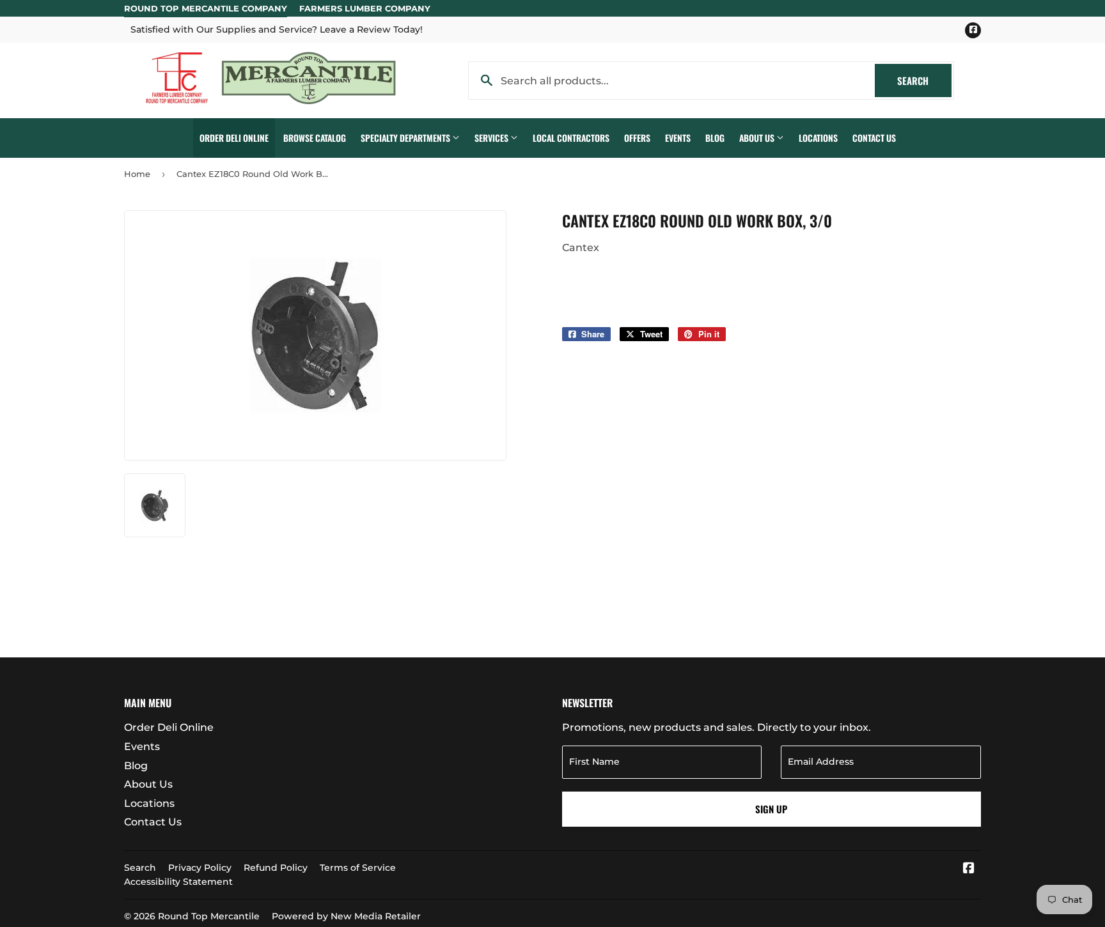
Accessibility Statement (178, 882)
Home (137, 174)
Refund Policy (276, 867)
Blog (715, 137)
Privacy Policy (199, 867)
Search (924, 80)
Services (492, 137)
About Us (757, 137)
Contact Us (874, 137)
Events (678, 137)
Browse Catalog (314, 137)
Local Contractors (571, 137)
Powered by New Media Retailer (346, 916)
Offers (637, 137)
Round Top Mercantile (209, 916)
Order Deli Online (234, 137)
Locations (818, 137)
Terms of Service (358, 867)
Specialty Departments (406, 137)
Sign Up (771, 809)
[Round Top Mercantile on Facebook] (969, 869)
